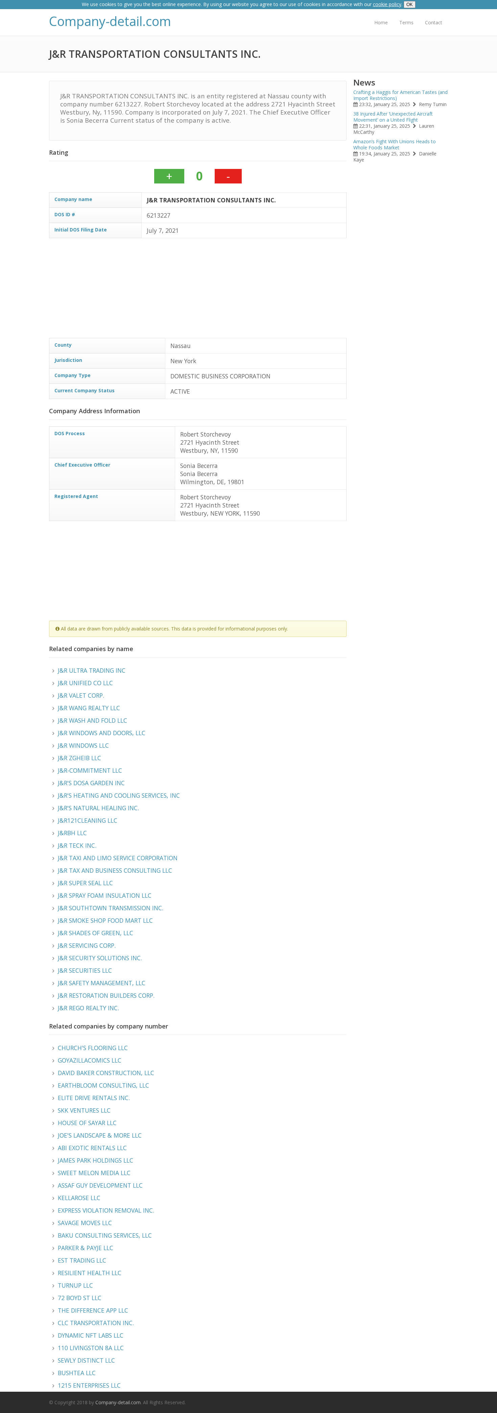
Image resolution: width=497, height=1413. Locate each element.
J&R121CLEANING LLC (87, 820)
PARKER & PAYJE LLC (85, 1248)
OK (409, 4)
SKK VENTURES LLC (84, 1110)
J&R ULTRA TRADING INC (91, 670)
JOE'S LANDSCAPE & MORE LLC (100, 1135)
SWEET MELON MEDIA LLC (94, 1173)
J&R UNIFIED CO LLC (85, 683)
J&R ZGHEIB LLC (79, 758)
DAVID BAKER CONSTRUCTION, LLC (106, 1073)
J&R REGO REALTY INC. (88, 1008)
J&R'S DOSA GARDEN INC (91, 783)
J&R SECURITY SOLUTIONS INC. (100, 958)
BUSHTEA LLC (77, 1373)
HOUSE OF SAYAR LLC (87, 1123)
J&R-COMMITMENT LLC (90, 770)
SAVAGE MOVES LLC (85, 1223)
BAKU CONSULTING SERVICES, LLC (105, 1235)
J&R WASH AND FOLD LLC (92, 720)
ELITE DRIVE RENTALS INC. (94, 1098)
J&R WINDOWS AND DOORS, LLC (101, 733)
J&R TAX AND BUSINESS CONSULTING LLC (115, 870)
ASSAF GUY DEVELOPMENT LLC (100, 1185)
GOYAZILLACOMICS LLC (89, 1060)
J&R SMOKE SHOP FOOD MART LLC (105, 920)
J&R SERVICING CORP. (87, 945)
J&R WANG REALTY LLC (89, 708)
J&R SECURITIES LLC (85, 970)
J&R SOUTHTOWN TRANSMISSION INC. (110, 908)
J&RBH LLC (72, 833)
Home (381, 22)
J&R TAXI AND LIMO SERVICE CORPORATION (118, 858)
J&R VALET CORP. (81, 695)
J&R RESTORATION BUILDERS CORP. (106, 995)
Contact (433, 22)
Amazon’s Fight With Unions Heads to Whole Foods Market (394, 144)
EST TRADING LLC (82, 1260)
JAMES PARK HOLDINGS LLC (95, 1160)
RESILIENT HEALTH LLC (89, 1273)
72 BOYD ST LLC (79, 1298)
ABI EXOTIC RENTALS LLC (92, 1148)
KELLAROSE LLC (79, 1198)
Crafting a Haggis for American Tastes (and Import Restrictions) (400, 95)
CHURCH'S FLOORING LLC (93, 1048)
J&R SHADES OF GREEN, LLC (95, 933)
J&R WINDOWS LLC (83, 745)
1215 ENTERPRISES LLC (89, 1385)
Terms (406, 22)
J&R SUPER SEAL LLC (85, 883)
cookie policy (387, 4)
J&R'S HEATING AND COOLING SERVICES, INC (119, 795)
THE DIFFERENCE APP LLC (93, 1310)
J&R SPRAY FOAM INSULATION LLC (104, 895)
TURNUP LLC (75, 1285)
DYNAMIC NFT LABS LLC (90, 1335)
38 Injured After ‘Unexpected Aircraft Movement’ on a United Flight (393, 116)
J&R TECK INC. (77, 845)
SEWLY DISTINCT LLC (86, 1360)
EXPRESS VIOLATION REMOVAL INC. (106, 1210)
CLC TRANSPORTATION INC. (96, 1323)
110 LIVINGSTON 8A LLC (91, 1348)
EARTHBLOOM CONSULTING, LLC (103, 1085)
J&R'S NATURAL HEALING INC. (98, 808)
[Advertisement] (252, 290)
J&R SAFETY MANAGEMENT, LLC (101, 983)
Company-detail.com (110, 21)
